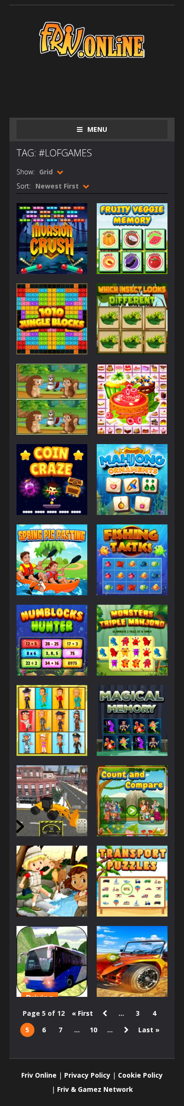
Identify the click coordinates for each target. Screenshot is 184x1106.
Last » (148, 1029)
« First (82, 1013)
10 (93, 1029)
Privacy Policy (87, 1075)
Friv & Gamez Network (95, 1089)
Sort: (24, 185)
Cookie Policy (140, 1075)
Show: (25, 171)
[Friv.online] (92, 38)
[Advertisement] (100, 86)
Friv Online (39, 1075)
